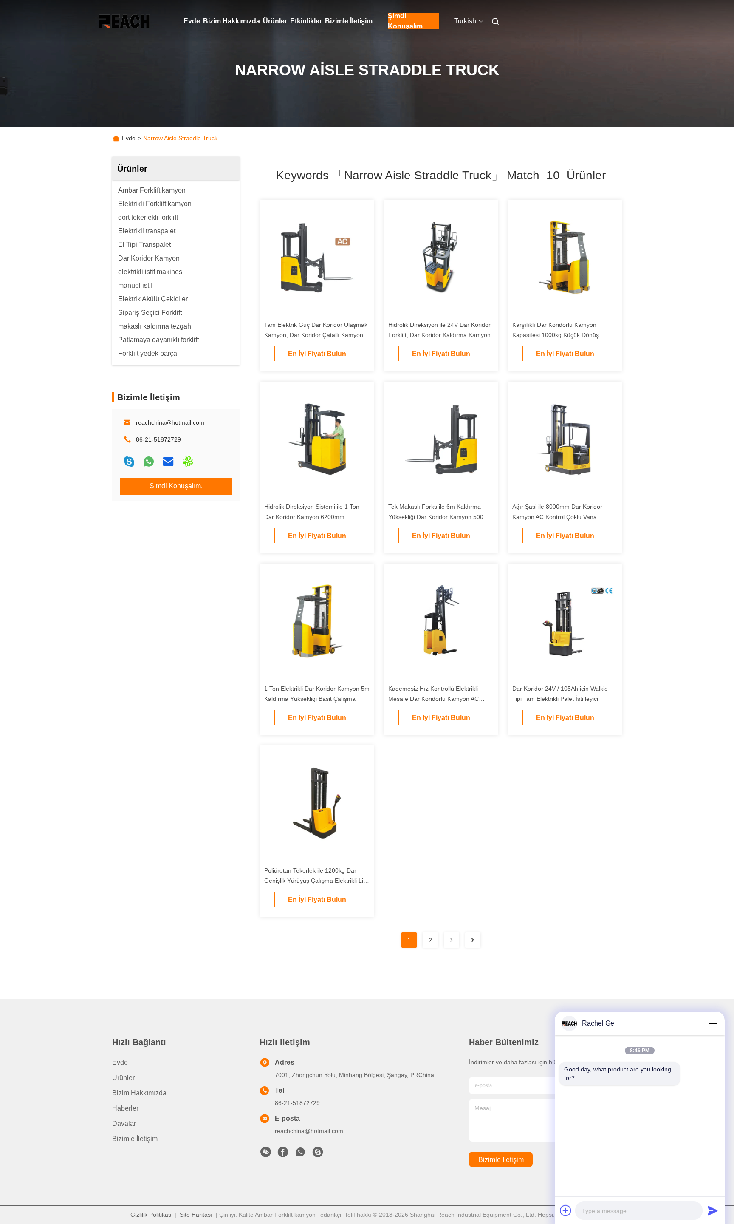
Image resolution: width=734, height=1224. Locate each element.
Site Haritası (196, 1214)
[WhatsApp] (148, 461)
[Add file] (566, 1210)
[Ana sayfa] (124, 21)
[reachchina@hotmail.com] (318, 1154)
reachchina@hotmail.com (170, 422)
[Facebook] (283, 1154)
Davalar (124, 1123)
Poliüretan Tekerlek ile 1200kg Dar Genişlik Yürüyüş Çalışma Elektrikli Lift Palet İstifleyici (315, 880)
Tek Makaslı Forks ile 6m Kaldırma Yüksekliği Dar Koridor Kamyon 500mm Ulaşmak (441, 516)
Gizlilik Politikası (151, 1214)
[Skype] (129, 461)
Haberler (125, 1108)
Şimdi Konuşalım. (406, 21)
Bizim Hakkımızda (231, 21)
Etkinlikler (306, 21)
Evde (192, 21)
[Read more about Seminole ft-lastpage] (472, 940)
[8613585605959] (300, 1154)
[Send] (713, 1210)
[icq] (188, 461)
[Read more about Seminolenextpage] (451, 940)
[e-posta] (168, 461)
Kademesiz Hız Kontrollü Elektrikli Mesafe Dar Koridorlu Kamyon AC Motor (433, 698)
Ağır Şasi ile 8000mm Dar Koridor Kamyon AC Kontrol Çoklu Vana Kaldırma (557, 516)
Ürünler (275, 21)
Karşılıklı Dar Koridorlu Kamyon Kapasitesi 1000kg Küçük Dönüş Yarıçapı (555, 334)
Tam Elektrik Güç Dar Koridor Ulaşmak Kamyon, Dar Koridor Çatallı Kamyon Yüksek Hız (315, 334)
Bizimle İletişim (349, 21)
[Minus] (713, 1023)
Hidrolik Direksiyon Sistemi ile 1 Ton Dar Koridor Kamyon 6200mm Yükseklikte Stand (311, 516)
